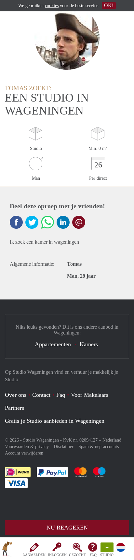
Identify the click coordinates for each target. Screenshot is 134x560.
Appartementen (53, 344)
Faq (60, 395)
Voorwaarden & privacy (27, 446)
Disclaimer (64, 446)
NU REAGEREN (67, 527)
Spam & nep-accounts (98, 446)
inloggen (57, 555)
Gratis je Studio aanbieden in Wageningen (54, 421)
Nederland (111, 440)
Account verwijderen (24, 453)
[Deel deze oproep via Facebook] (16, 222)
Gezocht (77, 555)
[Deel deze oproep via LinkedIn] (63, 222)
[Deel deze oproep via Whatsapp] (47, 222)
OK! (109, 5)
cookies (52, 5)
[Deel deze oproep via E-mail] (78, 222)
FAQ (93, 555)
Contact (41, 395)
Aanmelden (34, 555)
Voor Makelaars (89, 395)
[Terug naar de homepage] (7, 549)
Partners (14, 408)
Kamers (89, 344)
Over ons (15, 395)
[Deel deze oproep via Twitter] (31, 222)
